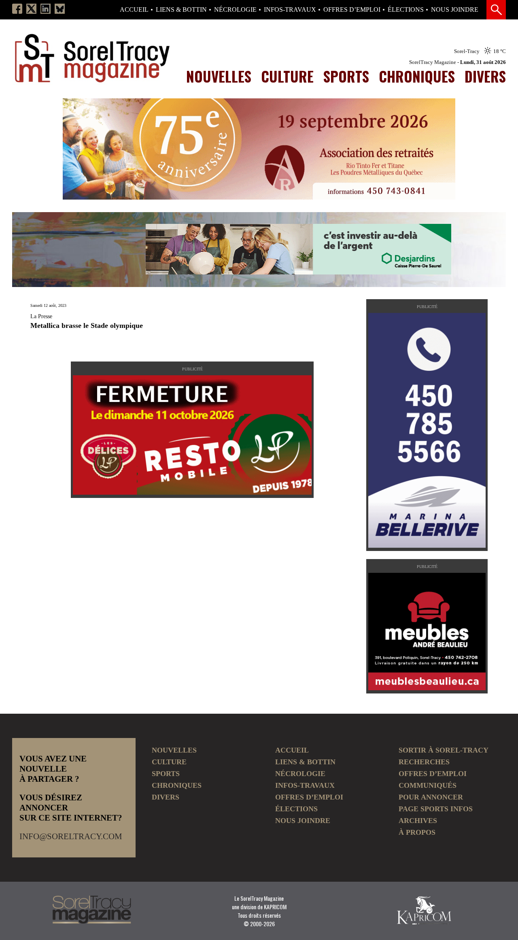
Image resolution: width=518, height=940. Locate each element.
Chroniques (417, 76)
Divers (485, 76)
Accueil (134, 9)
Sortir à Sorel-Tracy (443, 750)
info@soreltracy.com (70, 836)
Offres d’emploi (351, 9)
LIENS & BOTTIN (181, 9)
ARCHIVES (418, 821)
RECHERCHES (424, 762)
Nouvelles (218, 76)
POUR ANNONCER (431, 797)
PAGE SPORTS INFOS (436, 809)
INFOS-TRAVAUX (290, 9)
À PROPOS (417, 832)
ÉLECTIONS (406, 9)
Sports (346, 76)
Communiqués (427, 785)
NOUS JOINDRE (454, 9)
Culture (287, 76)
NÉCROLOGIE (235, 9)
